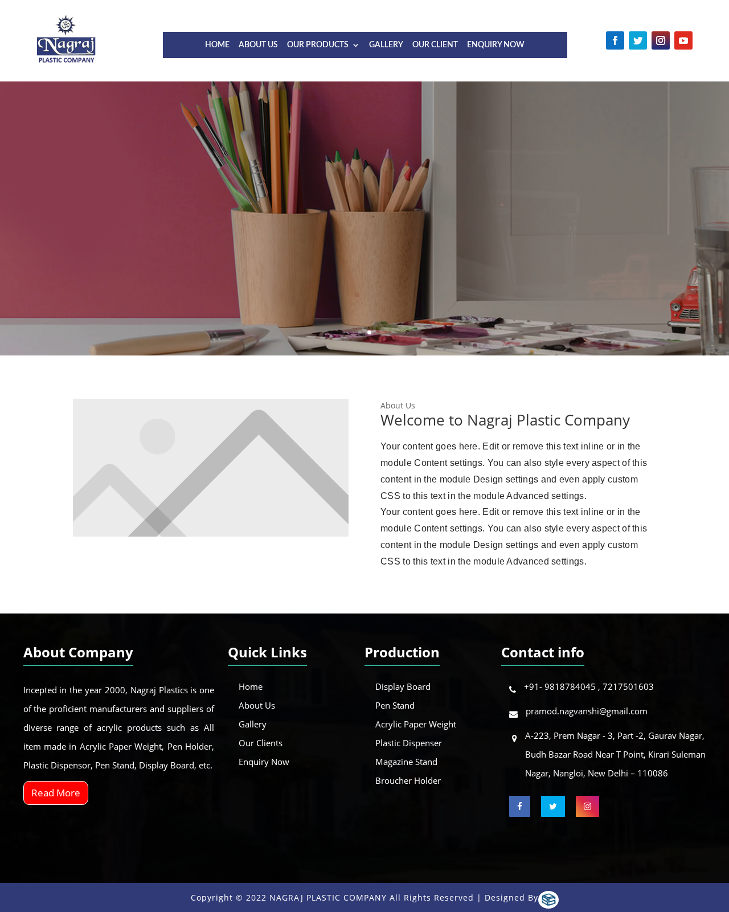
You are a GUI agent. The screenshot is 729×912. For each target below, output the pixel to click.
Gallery (386, 45)
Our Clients (260, 743)
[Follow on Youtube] (683, 40)
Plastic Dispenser (408, 743)
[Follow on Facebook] (615, 40)
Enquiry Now (496, 45)
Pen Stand (395, 705)
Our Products (318, 45)
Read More (55, 792)
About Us (258, 45)
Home (217, 45)
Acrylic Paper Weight (415, 724)
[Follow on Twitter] (638, 40)
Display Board (403, 686)
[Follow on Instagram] (661, 40)
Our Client (435, 45)
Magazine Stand (406, 761)
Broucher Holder (408, 780)
